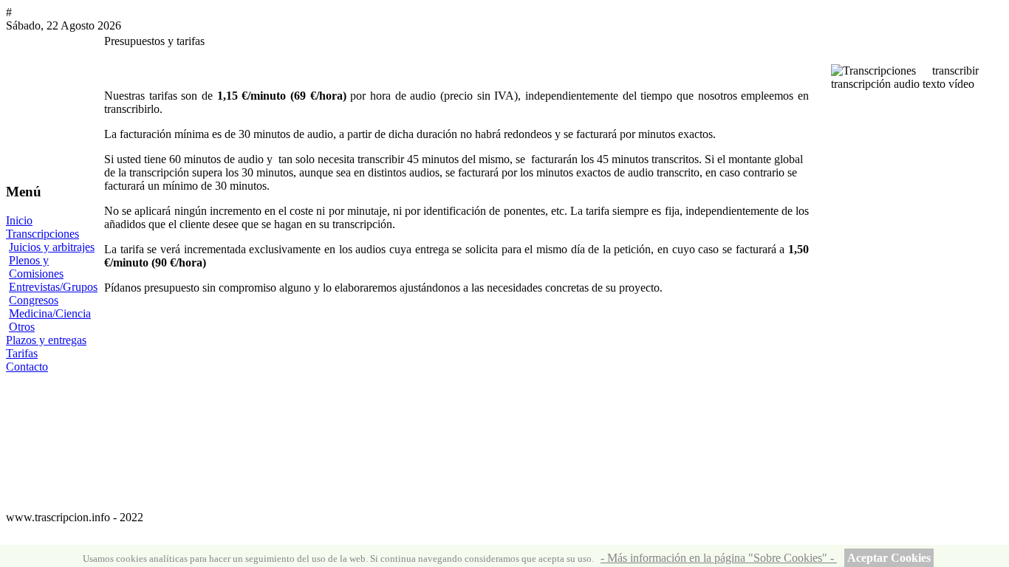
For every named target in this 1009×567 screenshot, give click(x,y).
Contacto (27, 366)
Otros (22, 326)
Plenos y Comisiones (36, 267)
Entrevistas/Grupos (53, 287)
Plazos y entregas (46, 340)
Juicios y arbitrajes (52, 247)
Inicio (19, 220)
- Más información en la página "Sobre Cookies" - (719, 557)
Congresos (33, 300)
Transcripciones (42, 233)
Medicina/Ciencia (50, 313)
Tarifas (22, 353)
